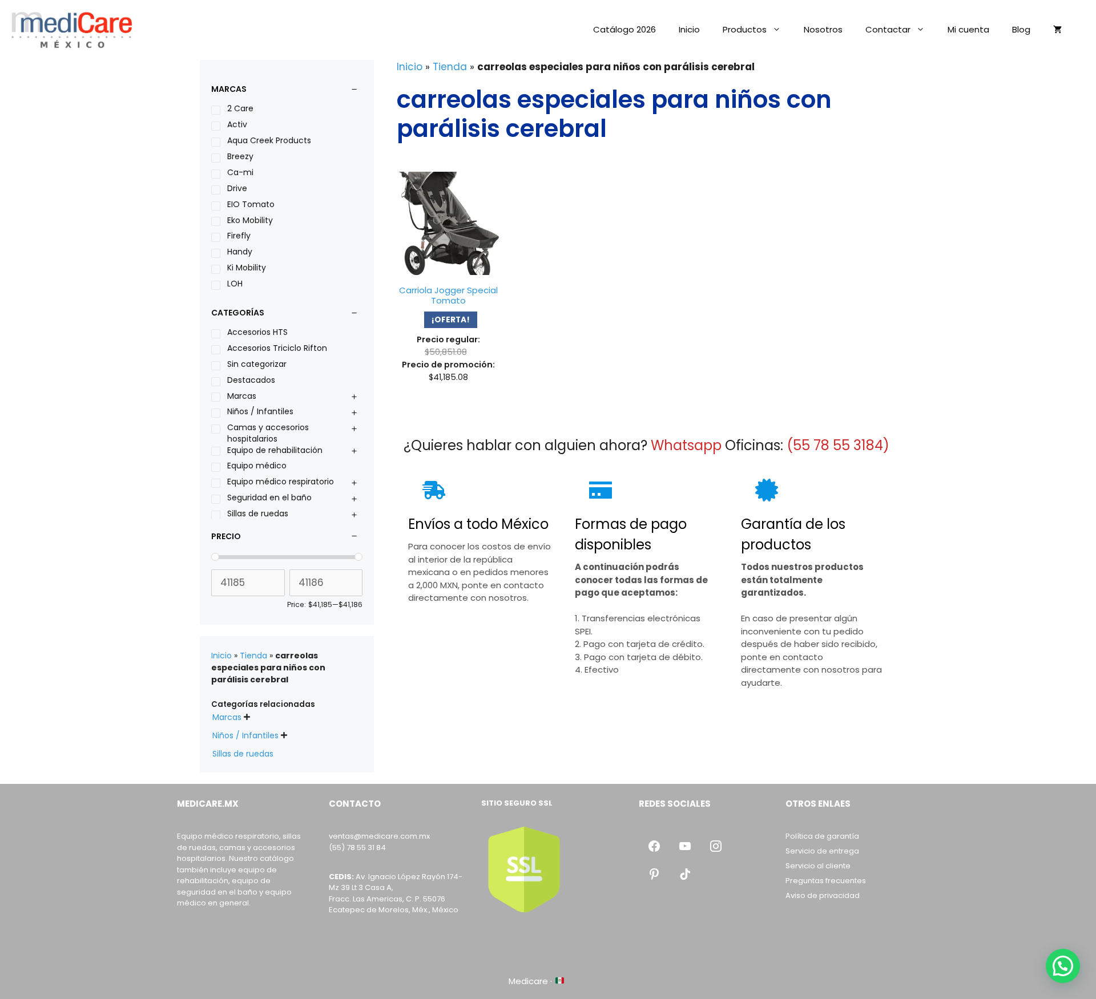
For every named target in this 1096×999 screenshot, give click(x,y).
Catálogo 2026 (624, 29)
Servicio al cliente (818, 865)
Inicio (689, 29)
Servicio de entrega (822, 851)
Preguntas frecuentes (825, 880)
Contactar (887, 29)
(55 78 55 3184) (838, 445)
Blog (1021, 29)
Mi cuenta (968, 29)
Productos (745, 29)
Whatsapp (686, 445)
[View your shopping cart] (1057, 30)
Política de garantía (822, 836)
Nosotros (823, 29)
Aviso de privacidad (822, 895)
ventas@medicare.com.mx (379, 836)
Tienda (450, 67)
